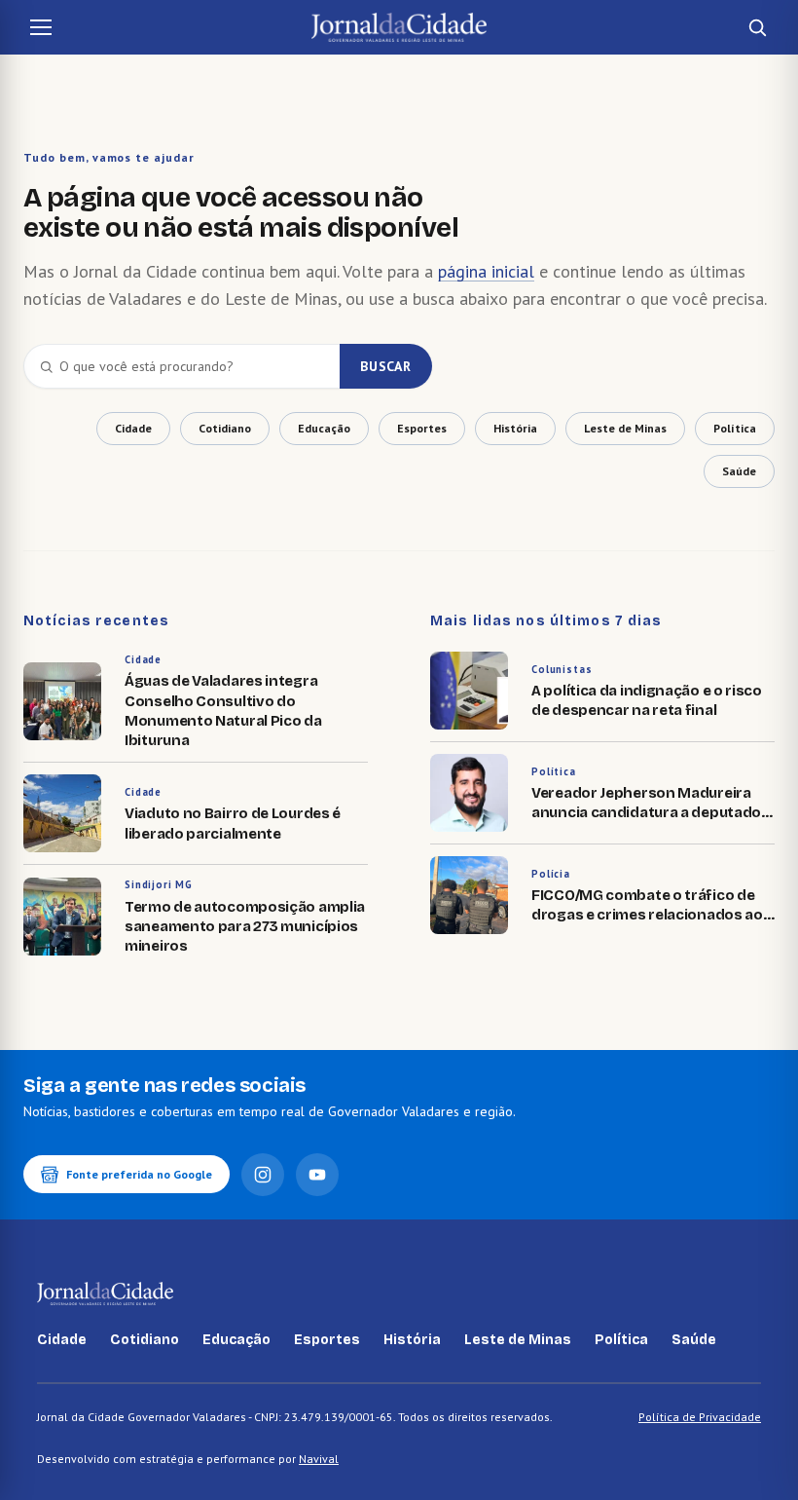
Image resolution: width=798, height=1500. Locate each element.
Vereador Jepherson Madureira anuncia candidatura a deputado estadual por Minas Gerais (646, 813)
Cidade (143, 659)
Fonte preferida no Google (139, 1174)
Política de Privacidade (699, 1416)
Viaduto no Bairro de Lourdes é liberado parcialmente (233, 823)
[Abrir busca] (757, 27)
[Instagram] (262, 1174)
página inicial (486, 271)
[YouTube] (317, 1174)
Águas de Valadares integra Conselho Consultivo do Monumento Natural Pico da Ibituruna (223, 710)
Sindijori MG (159, 884)
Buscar (386, 366)
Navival (319, 1458)
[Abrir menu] (40, 27)
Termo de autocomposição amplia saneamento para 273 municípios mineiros (245, 927)
